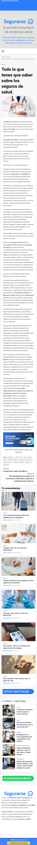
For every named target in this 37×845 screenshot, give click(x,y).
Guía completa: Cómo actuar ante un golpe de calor (18, 664)
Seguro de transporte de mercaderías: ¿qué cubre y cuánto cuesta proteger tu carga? (9, 763)
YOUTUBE (18, 827)
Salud (3, 64)
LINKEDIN (28, 824)
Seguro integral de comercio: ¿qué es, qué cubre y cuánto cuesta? (9, 750)
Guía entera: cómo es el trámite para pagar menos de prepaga (18, 632)
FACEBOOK (18, 824)
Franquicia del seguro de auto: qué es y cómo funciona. (9, 710)
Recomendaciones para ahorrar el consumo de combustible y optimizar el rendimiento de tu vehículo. (20, 477)
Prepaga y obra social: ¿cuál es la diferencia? (18, 599)
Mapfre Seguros (12, 459)
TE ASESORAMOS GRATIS (17, 778)
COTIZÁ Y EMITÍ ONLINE (16, 691)
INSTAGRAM (8, 824)
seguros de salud (19, 462)
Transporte (20, 759)
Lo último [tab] (7, 701)
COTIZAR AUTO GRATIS (18, 843)
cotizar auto (18, 457)
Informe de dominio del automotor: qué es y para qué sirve (9, 723)
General (19, 732)
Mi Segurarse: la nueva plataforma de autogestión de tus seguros (9, 737)
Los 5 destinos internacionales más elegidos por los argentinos (18, 501)
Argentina (10, 457)
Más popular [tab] (20, 701)
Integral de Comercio (23, 745)
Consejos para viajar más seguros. (15, 470)
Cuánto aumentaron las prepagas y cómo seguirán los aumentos (18, 566)
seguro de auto (8, 462)
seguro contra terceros (25, 459)
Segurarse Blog (7, 520)
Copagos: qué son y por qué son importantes (18, 534)
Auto (18, 707)
